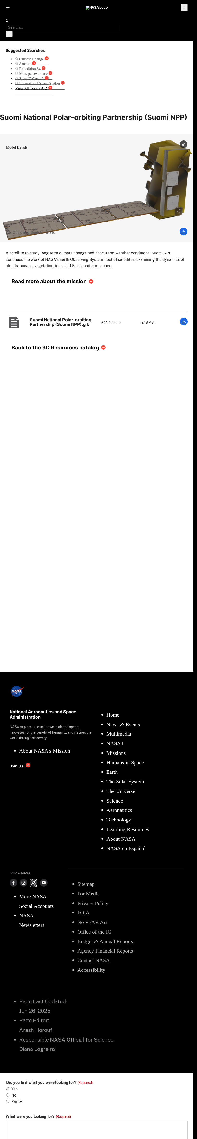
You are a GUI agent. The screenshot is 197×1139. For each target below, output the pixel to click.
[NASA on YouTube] (44, 883)
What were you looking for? (38, 1117)
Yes (14, 1089)
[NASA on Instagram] (23, 883)
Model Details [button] (16, 147)
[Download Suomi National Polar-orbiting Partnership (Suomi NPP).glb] (184, 324)
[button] (183, 144)
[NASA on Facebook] (13, 883)
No (13, 1095)
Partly (16, 1101)
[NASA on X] (33, 883)
